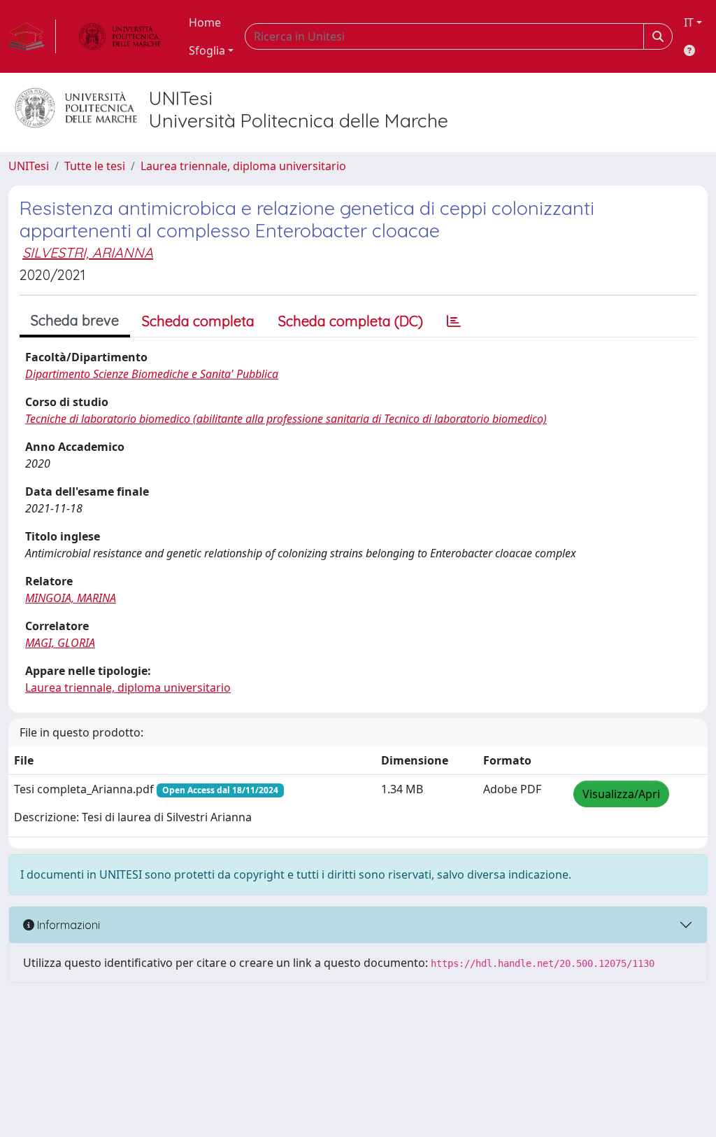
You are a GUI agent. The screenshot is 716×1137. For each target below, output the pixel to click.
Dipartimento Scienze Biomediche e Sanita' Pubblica (151, 374)
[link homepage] (32, 36)
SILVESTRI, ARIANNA (87, 252)
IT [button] (689, 22)
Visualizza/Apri (621, 794)
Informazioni (67, 925)
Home (205, 22)
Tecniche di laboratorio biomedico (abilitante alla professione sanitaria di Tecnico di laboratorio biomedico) (286, 418)
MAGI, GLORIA (60, 642)
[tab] (454, 321)
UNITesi (28, 166)
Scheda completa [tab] (198, 321)
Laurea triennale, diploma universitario (243, 166)
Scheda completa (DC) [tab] (350, 321)
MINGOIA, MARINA (70, 598)
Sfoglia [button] (207, 50)
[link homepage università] (119, 36)
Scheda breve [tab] (75, 320)
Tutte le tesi (94, 166)
